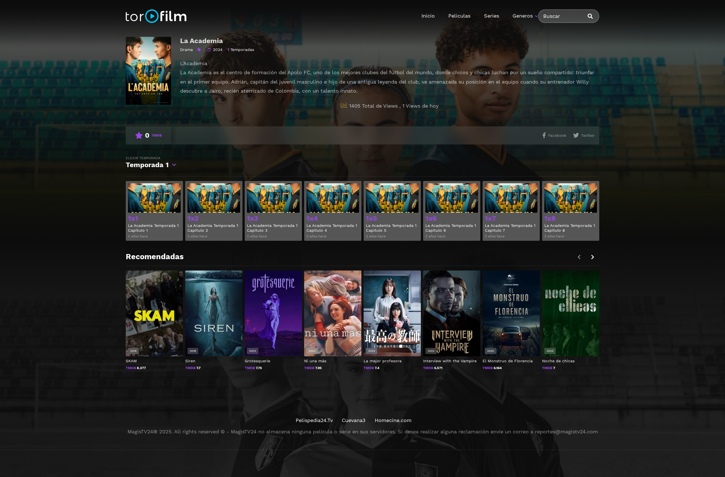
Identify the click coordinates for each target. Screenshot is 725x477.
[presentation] (592, 257)
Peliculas (459, 16)
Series (491, 16)
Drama (186, 49)
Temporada (147, 162)
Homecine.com (393, 420)
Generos (523, 16)
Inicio (428, 16)
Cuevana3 (354, 420)
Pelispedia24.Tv (314, 420)
